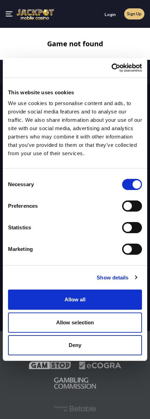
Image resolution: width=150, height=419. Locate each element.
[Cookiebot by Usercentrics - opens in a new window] (111, 67)
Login (110, 14)
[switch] (132, 206)
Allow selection (75, 322)
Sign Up (134, 13)
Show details (112, 277)
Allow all (75, 299)
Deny (75, 345)
